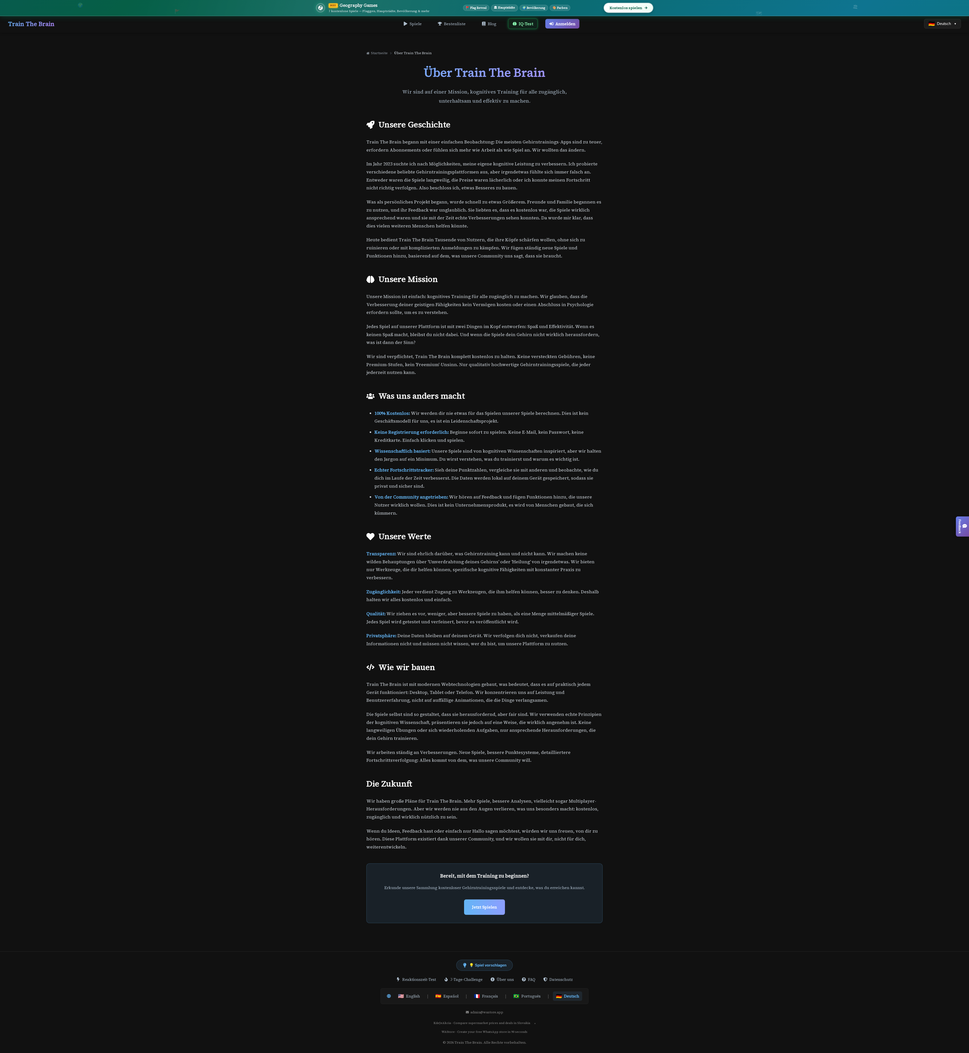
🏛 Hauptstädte (504, 8)
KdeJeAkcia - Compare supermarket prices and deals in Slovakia (482, 1023)
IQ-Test (526, 24)
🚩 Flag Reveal (476, 8)
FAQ (531, 979)
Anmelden (565, 23)
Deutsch (567, 996)
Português (527, 996)
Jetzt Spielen (484, 907)
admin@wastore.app (486, 1012)
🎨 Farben (560, 8)
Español (447, 996)
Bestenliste (455, 23)
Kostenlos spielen (626, 7)
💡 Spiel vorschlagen (487, 965)
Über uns (505, 979)
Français (486, 996)
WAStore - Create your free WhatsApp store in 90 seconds (484, 1032)
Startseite (379, 52)
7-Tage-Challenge (466, 979)
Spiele (416, 23)
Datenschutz (561, 979)
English (409, 996)
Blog (492, 23)
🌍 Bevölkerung (533, 8)
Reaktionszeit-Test (419, 979)
